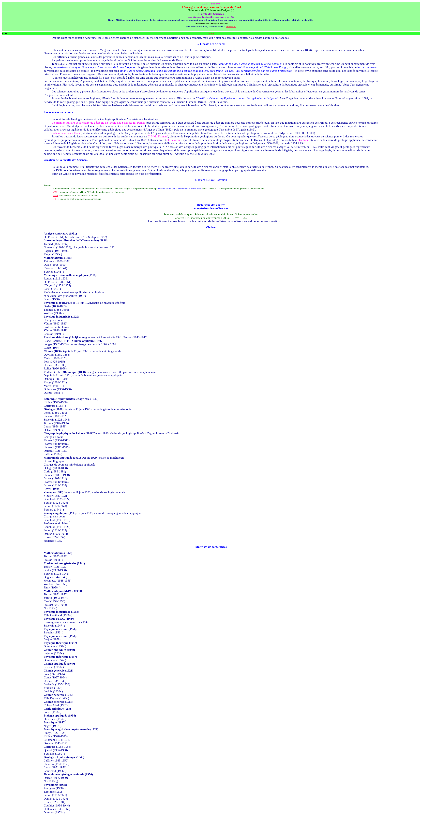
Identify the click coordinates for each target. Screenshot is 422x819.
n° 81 (55, 199)
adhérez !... (231, 26)
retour (211, 33)
